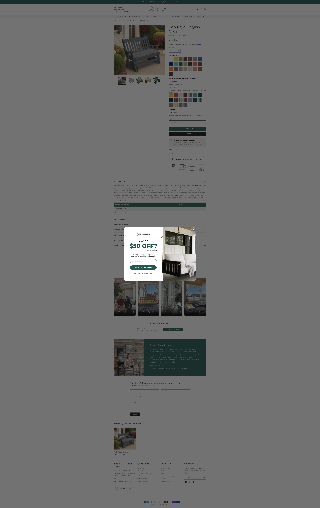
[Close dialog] (193, 229)
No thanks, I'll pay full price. (143, 273)
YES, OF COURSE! (143, 267)
